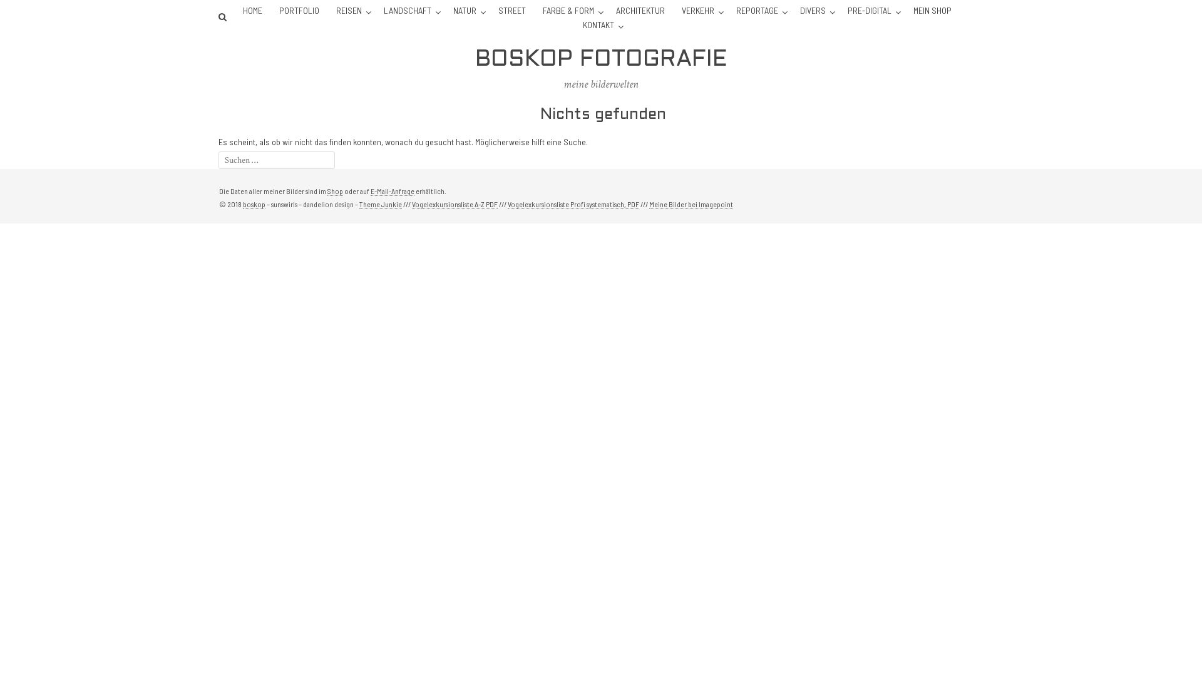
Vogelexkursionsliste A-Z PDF (455, 204)
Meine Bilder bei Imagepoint (691, 204)
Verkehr (698, 10)
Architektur (640, 10)
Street (512, 10)
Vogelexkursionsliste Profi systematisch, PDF (573, 204)
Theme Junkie (380, 204)
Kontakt (598, 24)
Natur (464, 10)
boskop (254, 204)
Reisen (349, 10)
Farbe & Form (568, 10)
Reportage (757, 10)
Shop (335, 191)
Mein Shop (932, 10)
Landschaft (407, 10)
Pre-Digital (869, 10)
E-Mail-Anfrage (392, 191)
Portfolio (299, 10)
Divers (813, 10)
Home (252, 10)
